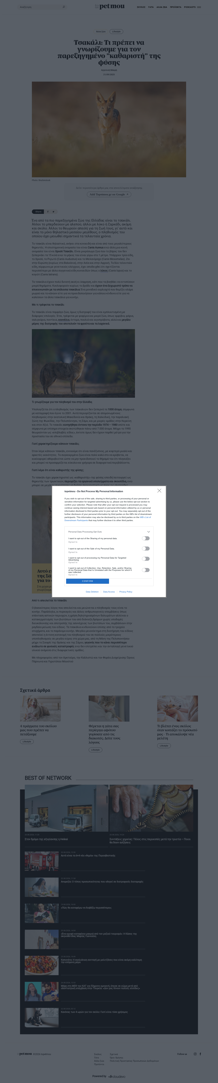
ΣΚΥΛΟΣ (141, 7)
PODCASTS (190, 7)
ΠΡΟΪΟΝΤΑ (175, 7)
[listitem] (109, 531)
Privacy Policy (125, 592)
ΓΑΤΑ (151, 7)
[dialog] (109, 541)
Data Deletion (92, 592)
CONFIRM (87, 581)
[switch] (146, 538)
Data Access (109, 592)
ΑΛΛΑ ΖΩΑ (162, 7)
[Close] (160, 491)
